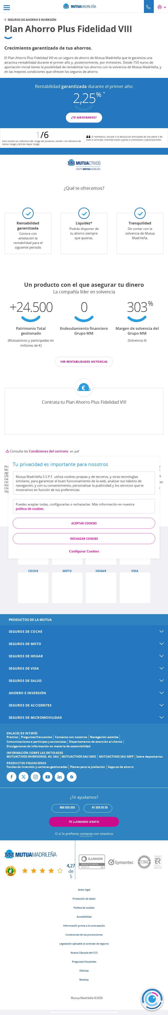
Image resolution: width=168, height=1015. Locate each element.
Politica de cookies (84, 907)
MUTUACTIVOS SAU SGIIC (79, 757)
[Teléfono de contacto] (149, 6)
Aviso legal (84, 889)
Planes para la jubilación (87, 767)
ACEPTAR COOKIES (84, 523)
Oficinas (84, 970)
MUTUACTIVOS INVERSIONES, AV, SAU (33, 757)
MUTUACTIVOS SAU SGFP (116, 757)
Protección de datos (84, 898)
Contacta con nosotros (71, 737)
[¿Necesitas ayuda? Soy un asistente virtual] (152, 999)
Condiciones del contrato (48, 451)
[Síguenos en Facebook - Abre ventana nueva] (11, 777)
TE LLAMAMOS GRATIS (84, 822)
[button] (33, 588)
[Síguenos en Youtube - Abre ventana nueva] (47, 777)
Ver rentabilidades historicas (83, 362)
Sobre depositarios (149, 757)
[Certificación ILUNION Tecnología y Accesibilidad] (93, 862)
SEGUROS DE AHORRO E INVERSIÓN (32, 19)
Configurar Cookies (84, 551)
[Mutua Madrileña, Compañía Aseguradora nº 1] (84, 5)
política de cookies (30, 508)
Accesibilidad (84, 916)
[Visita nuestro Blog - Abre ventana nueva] (72, 777)
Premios (12, 737)
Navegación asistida (104, 737)
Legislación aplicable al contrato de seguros (84, 943)
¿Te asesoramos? (84, 117)
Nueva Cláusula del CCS (84, 952)
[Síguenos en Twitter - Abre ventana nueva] (23, 777)
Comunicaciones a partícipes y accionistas (36, 742)
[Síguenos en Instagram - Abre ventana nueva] (35, 777)
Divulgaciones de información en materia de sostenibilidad (48, 746)
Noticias (84, 979)
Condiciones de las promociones (84, 934)
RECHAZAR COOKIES (84, 538)
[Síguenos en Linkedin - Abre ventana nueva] (60, 777)
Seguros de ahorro (121, 767)
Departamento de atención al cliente (95, 742)
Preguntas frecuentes (36, 737)
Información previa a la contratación (84, 925)
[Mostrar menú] (6, 6)
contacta (86, 833)
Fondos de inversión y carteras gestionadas (37, 767)
